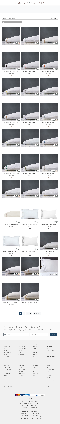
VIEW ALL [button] (37, 313)
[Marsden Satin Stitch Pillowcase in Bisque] (30, 222)
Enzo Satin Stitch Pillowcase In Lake (49, 122)
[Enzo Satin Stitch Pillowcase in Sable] (49, 171)
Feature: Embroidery (15, 22)
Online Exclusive (22, 373)
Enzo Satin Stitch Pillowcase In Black (12, 71)
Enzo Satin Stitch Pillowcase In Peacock (12, 173)
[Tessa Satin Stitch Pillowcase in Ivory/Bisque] (30, 300)
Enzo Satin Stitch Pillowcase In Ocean (50, 148)
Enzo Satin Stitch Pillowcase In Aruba (31, 46)
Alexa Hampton (8, 369)
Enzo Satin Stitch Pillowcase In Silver (12, 199)
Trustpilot (30, 398)
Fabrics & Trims (22, 371)
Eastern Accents (8, 346)
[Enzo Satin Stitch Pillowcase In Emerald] (49, 95)
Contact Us (35, 348)
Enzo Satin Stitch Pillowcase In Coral (49, 71)
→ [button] (29, 313)
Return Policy (50, 380)
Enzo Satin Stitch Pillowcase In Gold (11, 122)
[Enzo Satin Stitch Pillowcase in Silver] (11, 197)
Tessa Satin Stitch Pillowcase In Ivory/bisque (32, 302)
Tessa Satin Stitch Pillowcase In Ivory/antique (13, 302)
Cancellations (50, 369)
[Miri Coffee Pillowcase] (49, 249)
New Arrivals (21, 346)
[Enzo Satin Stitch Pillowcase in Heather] (30, 121)
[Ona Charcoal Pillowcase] (49, 275)
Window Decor (22, 356)
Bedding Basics (22, 369)
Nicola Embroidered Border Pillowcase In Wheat (33, 276)
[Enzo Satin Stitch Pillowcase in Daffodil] (11, 95)
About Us (35, 346)
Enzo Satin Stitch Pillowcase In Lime (11, 148)
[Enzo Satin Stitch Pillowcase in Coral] (49, 70)
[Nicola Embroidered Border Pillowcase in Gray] (11, 275)
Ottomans (20, 367)
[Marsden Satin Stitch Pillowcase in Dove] (11, 249)
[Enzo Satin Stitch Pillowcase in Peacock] (11, 171)
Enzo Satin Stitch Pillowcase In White (50, 199)
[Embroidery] (14, 44)
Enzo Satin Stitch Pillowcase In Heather (31, 122)
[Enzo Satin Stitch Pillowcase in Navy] (30, 146)
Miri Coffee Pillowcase (49, 251)
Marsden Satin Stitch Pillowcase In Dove (12, 251)
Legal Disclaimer (51, 382)
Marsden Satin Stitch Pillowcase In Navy (31, 251)
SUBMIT (53, 334)
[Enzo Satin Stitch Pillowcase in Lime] (11, 146)
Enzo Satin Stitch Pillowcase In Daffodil (12, 97)
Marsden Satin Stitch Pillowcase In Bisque (32, 224)
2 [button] (23, 313)
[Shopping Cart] (57, 2)
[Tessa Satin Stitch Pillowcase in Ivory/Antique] (11, 300)
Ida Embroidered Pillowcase (11, 224)
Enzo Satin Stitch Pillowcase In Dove (30, 97)
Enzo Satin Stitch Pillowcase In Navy (30, 148)
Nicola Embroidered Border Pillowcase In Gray (14, 276)
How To (49, 361)
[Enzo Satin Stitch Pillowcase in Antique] (11, 44)
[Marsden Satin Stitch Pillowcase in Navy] (30, 249)
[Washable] (17, 44)
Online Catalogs (37, 367)
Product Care (50, 359)
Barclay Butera (7, 363)
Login (48, 348)
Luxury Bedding (22, 348)
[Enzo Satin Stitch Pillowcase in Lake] (49, 121)
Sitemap (49, 386)
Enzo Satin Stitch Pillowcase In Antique (12, 46)
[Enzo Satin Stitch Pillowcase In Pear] (30, 171)
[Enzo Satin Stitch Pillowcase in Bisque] (49, 44)
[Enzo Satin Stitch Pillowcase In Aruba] (30, 44)
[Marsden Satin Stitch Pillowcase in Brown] (49, 222)
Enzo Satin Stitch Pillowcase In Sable (49, 173)
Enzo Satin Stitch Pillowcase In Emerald (50, 97)
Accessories (21, 354)
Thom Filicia (7, 365)
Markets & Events (37, 361)
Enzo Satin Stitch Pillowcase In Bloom (31, 71)
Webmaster (50, 384)
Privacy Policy (20, 330)
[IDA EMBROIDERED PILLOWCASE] (11, 222)
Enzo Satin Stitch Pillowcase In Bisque (50, 46)
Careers (49, 371)
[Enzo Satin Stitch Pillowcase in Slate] (30, 197)
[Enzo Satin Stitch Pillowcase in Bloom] (30, 70)
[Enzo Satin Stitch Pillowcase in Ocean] (49, 146)
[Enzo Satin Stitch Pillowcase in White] (49, 197)
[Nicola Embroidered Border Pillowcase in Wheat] (30, 275)
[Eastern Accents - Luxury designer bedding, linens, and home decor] (30, 2)
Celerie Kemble (8, 367)
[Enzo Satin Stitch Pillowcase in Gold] (11, 121)
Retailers (35, 354)
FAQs (48, 363)
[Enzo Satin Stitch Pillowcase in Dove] (30, 95)
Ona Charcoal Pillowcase (49, 276)
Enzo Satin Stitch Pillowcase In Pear (30, 173)
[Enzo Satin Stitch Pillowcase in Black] (11, 70)
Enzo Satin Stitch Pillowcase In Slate (30, 199)
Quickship (20, 375)
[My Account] (56, 2)
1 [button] (20, 313)
